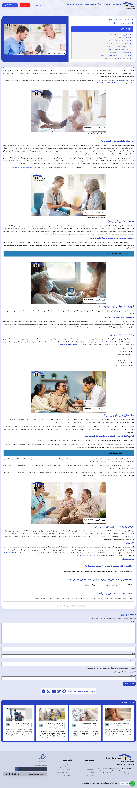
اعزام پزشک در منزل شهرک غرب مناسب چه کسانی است (112, 55)
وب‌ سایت (133, 661)
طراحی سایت (101, 783)
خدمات (106, 5)
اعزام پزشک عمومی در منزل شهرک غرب (116, 46)
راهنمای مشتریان (89, 5)
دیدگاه (133, 622)
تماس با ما (69, 5)
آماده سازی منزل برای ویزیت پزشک (118, 52)
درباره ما (78, 5)
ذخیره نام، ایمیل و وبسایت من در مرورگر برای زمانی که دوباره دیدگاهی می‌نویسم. (110, 668)
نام (134, 646)
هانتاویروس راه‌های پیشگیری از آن (20, 725)
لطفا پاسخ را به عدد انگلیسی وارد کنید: (124, 672)
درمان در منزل (119, 80)
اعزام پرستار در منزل (10, 553)
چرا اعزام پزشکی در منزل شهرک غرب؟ (118, 35)
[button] (64, 691)
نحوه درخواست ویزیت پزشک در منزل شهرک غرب (114, 40)
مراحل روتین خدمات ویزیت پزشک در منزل (116, 58)
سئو (94, 783)
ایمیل (133, 653)
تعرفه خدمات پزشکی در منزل (120, 38)
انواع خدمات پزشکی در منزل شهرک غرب (117, 43)
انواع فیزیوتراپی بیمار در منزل (53, 724)
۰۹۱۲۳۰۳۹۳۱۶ (101, 83)
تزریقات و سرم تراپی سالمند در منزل (86, 725)
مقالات (112, 23)
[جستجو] (16, 769)
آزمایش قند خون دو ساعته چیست (121, 725)
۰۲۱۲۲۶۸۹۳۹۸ (111, 83)
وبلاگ (99, 5)
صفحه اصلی (115, 5)
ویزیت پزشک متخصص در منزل (118, 49)
